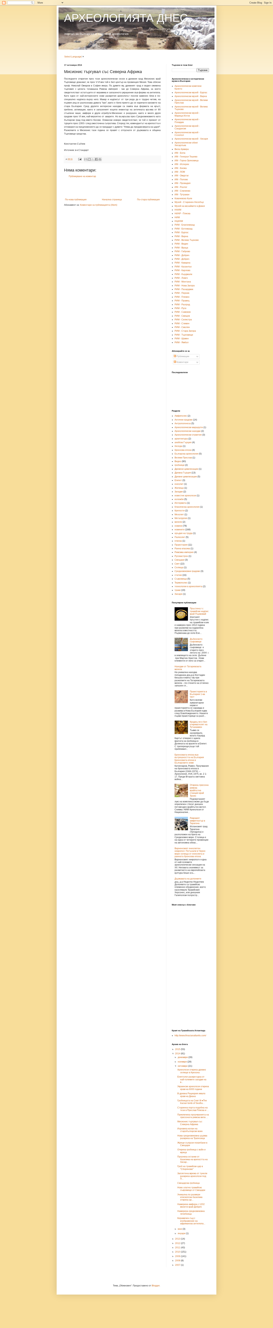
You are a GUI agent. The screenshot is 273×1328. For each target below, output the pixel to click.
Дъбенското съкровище (196, 640)
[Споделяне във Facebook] (96, 159)
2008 (178, 1260)
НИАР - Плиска (182, 213)
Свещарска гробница (188, 1183)
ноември (182, 1061)
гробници (179, 465)
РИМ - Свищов (182, 316)
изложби (179, 499)
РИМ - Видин (181, 243)
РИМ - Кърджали (183, 274)
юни (180, 1229)
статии (178, 575)
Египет (178, 480)
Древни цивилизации (186, 476)
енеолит (179, 484)
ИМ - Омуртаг (182, 175)
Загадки (179, 491)
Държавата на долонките (188, 878)
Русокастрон (181, 556)
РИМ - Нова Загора (185, 285)
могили (178, 522)
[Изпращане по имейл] (86, 159)
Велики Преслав (183, 457)
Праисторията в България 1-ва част (198, 694)
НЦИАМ (179, 221)
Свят (177, 563)
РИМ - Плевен (182, 297)
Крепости (180, 510)
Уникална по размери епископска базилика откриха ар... (189, 1197)
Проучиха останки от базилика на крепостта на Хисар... (192, 1159)
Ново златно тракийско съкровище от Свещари (191, 1188)
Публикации (182, 356)
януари (182, 1233)
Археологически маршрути (189, 427)
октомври (183, 1066)
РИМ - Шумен (182, 338)
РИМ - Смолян (182, 327)
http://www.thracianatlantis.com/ (190, 1035)
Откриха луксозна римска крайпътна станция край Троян (199, 790)
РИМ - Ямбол (181, 342)
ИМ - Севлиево (182, 191)
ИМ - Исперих (182, 164)
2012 (178, 1243)
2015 (178, 1049)
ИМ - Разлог (181, 187)
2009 (178, 1256)
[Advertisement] (112, 188)
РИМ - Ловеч (181, 278)
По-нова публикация (76, 199)
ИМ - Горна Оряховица (187, 160)
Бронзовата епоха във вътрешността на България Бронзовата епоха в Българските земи (189, 758)
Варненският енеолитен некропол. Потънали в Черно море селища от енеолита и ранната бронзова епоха (190, 852)
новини (178, 526)
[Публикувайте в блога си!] (89, 159)
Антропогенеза (183, 423)
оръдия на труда (183, 533)
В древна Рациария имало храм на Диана (191, 1094)
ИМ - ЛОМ (180, 172)
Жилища (179, 488)
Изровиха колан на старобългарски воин (190, 1130)
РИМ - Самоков (183, 312)
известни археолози (185, 495)
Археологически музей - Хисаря (191, 139)
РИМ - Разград (182, 304)
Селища (179, 567)
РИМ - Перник (182, 293)
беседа (178, 446)
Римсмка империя (184, 552)
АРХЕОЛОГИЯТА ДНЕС (126, 18)
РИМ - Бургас (181, 232)
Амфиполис (181, 416)
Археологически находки (188, 431)
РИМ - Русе (180, 308)
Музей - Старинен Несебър (189, 202)
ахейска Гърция (183, 442)
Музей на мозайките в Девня (190, 206)
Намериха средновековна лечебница (191, 1212)
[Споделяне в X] (93, 159)
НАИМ (178, 209)
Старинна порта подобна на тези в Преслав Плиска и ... (193, 1109)
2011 (178, 1247)
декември (183, 1057)
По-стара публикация (148, 199)
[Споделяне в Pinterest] (100, 159)
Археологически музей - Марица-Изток (187, 114)
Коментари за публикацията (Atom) (98, 205)
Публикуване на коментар (82, 176)
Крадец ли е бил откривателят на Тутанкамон (198, 725)
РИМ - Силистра (183, 319)
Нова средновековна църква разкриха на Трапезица (192, 1137)
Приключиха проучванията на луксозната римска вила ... (193, 1116)
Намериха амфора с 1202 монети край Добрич (191, 1205)
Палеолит (180, 537)
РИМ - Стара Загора (185, 331)
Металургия (181, 518)
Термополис (181, 582)
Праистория (181, 545)
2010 (178, 1252)
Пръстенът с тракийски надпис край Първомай (199, 611)
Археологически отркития (188, 434)
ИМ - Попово (181, 179)
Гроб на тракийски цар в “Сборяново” (190, 1167)
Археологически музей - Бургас (191, 92)
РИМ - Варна (181, 236)
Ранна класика (182, 548)
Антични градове (183, 419)
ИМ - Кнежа (181, 168)
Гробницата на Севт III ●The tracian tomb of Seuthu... (192, 1101)
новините (180, 529)
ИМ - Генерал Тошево (186, 156)
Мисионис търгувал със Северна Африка (189, 1122)
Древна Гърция (183, 472)
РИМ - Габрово (182, 251)
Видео (178, 461)
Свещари (179, 560)
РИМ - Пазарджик (184, 289)
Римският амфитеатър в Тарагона (197, 821)
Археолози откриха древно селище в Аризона (191, 1071)
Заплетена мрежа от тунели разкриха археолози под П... (192, 1176)
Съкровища (181, 579)
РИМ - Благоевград (185, 225)
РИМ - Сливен (182, 323)
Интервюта (180, 503)
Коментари (182, 362)
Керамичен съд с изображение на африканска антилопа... (191, 1221)
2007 (178, 1265)
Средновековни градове (187, 571)
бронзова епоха (183, 450)
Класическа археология (187, 507)
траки (178, 590)
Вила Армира (182, 149)
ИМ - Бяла (180, 153)
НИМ (177, 217)
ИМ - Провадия (183, 183)
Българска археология (186, 453)
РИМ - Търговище (184, 335)
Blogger (156, 1285)
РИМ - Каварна (182, 262)
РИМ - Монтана (183, 281)
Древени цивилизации (186, 469)
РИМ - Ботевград (183, 228)
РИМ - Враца (181, 247)
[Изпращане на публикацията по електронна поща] (79, 159)
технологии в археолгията (188, 586)
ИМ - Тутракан (182, 194)
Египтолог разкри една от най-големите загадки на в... (191, 1079)
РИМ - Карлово (182, 270)
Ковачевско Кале (183, 198)
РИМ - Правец (182, 300)
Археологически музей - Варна (191, 96)
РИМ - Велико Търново (187, 240)
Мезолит (179, 514)
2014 (178, 1053)
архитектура (181, 438)
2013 (178, 1239)
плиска (178, 541)
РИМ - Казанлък (183, 266)
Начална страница (112, 199)
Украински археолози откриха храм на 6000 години (193, 1087)
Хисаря (178, 594)
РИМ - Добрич (182, 255)
